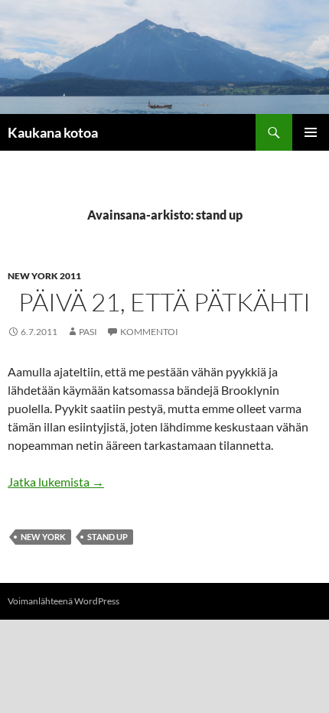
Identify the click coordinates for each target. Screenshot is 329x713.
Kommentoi (149, 331)
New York (43, 537)
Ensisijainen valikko (310, 132)
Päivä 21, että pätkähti (164, 301)
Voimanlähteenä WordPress (63, 601)
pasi (88, 331)
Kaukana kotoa (53, 132)
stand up (107, 537)
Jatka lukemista (56, 481)
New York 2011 (44, 276)
